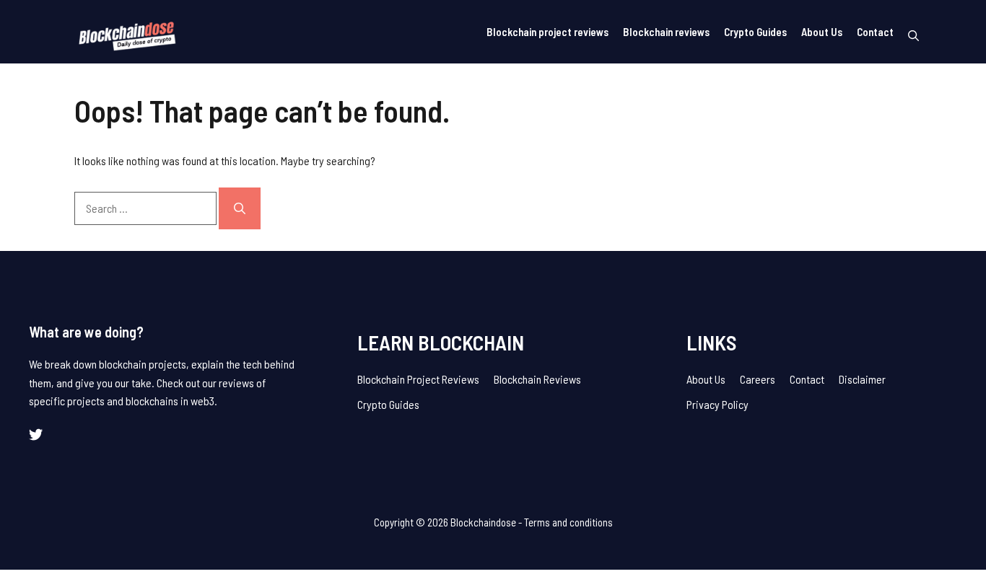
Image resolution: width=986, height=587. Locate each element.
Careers (757, 379)
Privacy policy (717, 404)
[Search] (240, 208)
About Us (821, 31)
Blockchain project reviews (547, 31)
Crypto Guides (755, 31)
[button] (913, 35)
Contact (875, 31)
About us (705, 379)
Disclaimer (862, 379)
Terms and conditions (568, 522)
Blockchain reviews (666, 31)
